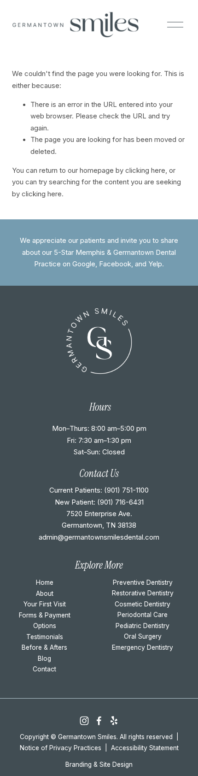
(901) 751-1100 (126, 490)
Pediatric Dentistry (142, 625)
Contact (44, 669)
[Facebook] (99, 720)
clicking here (145, 170)
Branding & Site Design (99, 764)
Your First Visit (44, 604)
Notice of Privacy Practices (60, 748)
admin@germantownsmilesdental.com (99, 537)
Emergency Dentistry (142, 647)
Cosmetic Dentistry (142, 604)
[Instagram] (84, 720)
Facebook (115, 264)
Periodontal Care (142, 614)
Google (83, 264)
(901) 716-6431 (120, 502)
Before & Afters (44, 647)
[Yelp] (113, 720)
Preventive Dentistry (143, 582)
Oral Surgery (143, 636)
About (44, 593)
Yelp (155, 264)
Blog (44, 658)
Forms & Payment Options (44, 620)
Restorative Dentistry (143, 593)
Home (44, 582)
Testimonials (44, 637)
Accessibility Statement (145, 748)
